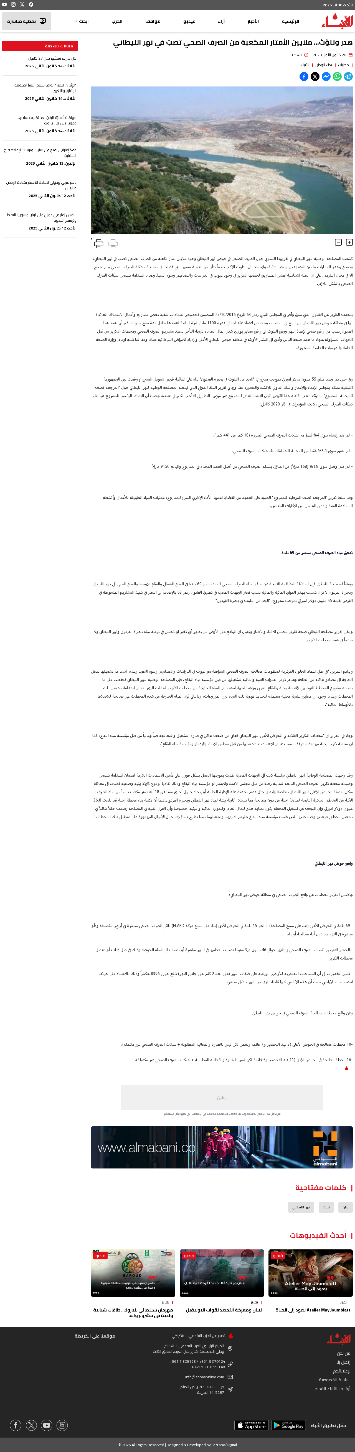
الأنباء (305, 65)
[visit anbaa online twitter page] (31, 1425)
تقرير (343, 1302)
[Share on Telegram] (348, 76)
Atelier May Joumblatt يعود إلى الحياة (313, 1310)
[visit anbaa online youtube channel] (46, 1425)
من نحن (344, 1353)
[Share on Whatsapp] (337, 76)
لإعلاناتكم (342, 1371)
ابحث (84, 21)
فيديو (189, 21)
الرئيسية (290, 21)
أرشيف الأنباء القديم (333, 1388)
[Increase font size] (349, 242)
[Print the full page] (112, 242)
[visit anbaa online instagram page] (62, 1425)
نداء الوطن (323, 65)
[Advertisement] (222, 1097)
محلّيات (343, 65)
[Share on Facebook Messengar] (326, 76)
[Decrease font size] (338, 242)
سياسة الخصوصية (335, 1380)
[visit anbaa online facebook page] (15, 1425)
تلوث (326, 1207)
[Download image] (96, 229)
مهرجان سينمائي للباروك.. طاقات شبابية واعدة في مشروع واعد (133, 1313)
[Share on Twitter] (315, 76)
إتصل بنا (343, 1362)
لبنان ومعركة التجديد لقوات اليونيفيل (224, 1310)
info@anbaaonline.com (204, 1376)
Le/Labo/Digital (224, 1444)
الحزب (117, 21)
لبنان (346, 1207)
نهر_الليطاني (301, 1207)
